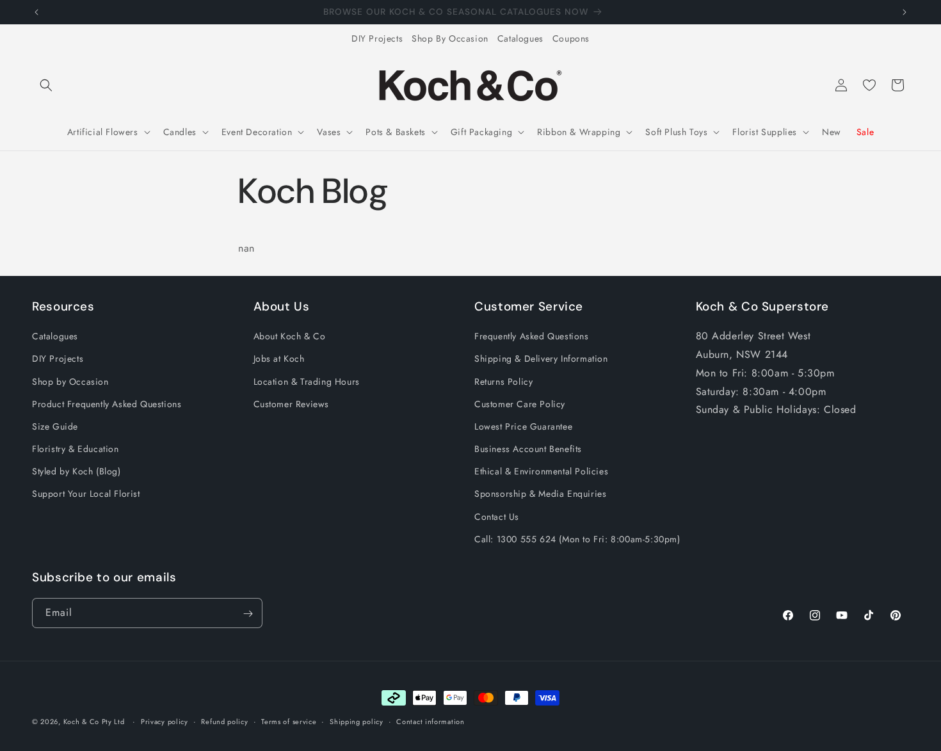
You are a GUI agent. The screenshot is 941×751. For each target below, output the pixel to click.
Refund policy (224, 721)
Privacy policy (164, 721)
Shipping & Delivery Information (541, 359)
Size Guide (55, 426)
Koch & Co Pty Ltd (94, 721)
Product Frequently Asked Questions (106, 404)
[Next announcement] (904, 12)
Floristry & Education (75, 448)
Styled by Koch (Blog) (76, 471)
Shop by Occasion (70, 381)
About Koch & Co (289, 336)
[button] (46, 85)
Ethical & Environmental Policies (541, 471)
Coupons (571, 38)
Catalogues (520, 38)
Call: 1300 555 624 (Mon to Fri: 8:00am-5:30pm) (577, 539)
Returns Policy (503, 381)
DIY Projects (377, 38)
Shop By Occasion (450, 38)
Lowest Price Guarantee (523, 426)
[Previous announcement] (36, 12)
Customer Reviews (291, 404)
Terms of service (288, 721)
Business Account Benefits (528, 448)
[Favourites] (869, 85)
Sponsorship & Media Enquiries (540, 494)
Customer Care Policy (519, 404)
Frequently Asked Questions (531, 336)
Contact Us (496, 516)
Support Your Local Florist (86, 494)
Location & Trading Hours (306, 381)
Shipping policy (356, 721)
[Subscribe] (248, 614)
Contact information (430, 721)
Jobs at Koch (279, 359)
